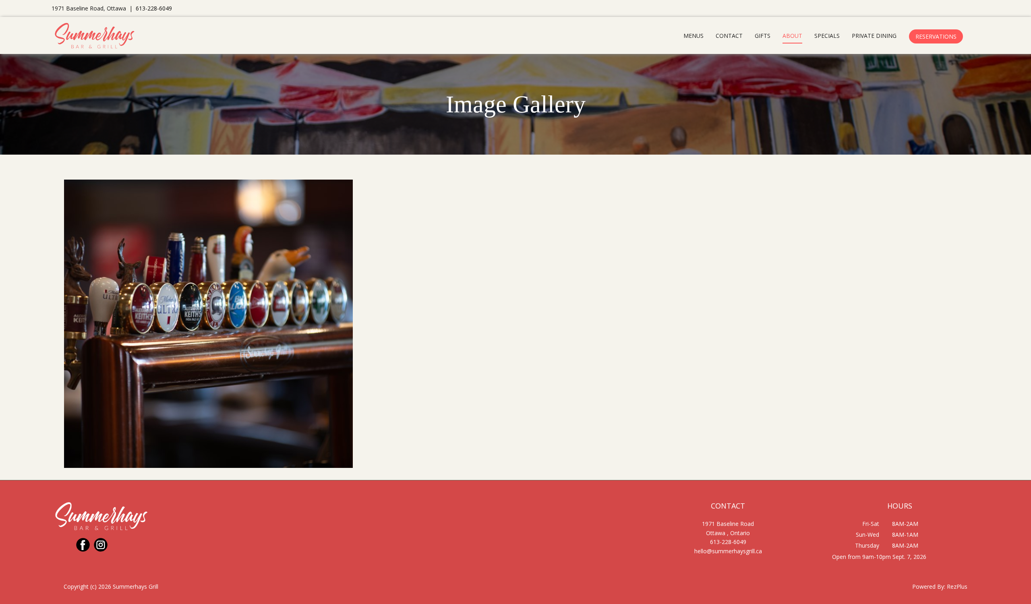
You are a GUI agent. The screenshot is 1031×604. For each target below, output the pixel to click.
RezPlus (957, 586)
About (792, 35)
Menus (693, 35)
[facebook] (83, 545)
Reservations (935, 36)
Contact (729, 35)
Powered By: (929, 586)
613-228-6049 (154, 8)
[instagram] (101, 545)
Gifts (762, 35)
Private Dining (874, 35)
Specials (827, 35)
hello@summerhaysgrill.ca (728, 551)
